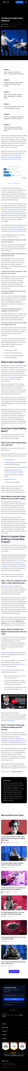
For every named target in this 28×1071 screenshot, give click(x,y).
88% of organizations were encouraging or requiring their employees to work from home (14, 211)
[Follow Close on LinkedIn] (11, 1010)
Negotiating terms (9, 479)
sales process (8, 586)
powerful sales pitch (21, 467)
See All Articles (14, 971)
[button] (26, 2)
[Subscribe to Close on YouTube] (14, 1010)
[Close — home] (14, 1061)
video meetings (8, 377)
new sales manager (15, 229)
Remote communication (8, 652)
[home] (6, 2)
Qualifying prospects (10, 462)
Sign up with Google (9, 1004)
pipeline (12, 720)
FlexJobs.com (17, 183)
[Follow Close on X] (17, 1010)
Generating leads (9, 459)
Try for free (19, 2)
